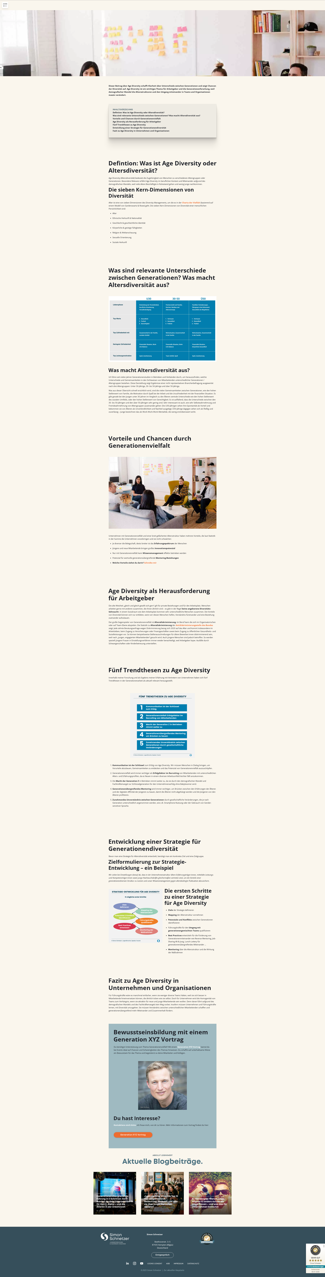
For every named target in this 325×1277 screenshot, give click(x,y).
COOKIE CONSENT (154, 1263)
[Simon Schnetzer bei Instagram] (134, 1264)
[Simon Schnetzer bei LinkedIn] (127, 1264)
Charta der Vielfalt (191, 202)
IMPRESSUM (178, 1263)
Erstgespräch (163, 1255)
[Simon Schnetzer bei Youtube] (141, 1264)
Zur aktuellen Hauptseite (174, 1270)
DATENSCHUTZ (193, 1263)
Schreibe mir (150, 562)
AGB (168, 1263)
